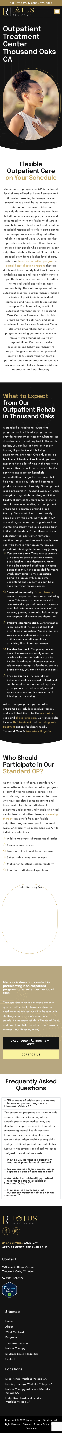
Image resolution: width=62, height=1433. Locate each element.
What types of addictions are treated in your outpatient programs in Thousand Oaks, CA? (29, 1103)
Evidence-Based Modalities (21, 1354)
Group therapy (44, 592)
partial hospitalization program (25, 266)
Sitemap (27, 1424)
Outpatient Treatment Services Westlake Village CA (23, 1400)
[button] (57, 11)
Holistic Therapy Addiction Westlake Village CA (27, 1391)
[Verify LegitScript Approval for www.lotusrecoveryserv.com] (9, 1297)
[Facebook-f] (6, 1231)
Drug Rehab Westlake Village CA (26, 1379)
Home (8, 1321)
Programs (11, 1337)
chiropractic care (26, 718)
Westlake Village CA (38, 731)
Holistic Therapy (15, 1348)
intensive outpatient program (36, 261)
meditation (47, 713)
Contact (10, 1359)
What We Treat (14, 1332)
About (9, 1327)
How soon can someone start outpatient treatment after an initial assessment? (29, 1193)
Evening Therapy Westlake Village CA (28, 1384)
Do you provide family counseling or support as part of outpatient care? (30, 1170)
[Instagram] (16, 1231)
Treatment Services (16, 1343)
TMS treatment (22, 722)
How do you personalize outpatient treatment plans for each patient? (29, 1161)
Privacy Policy (41, 1424)
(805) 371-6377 (14, 1278)
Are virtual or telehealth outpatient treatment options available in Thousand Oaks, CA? (28, 1181)
